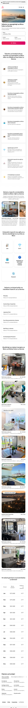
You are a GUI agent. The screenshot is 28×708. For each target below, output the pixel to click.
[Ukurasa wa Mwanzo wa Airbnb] (3, 7)
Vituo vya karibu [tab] (5, 676)
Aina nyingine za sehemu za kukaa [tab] (18, 676)
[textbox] (7, 39)
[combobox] (13, 34)
